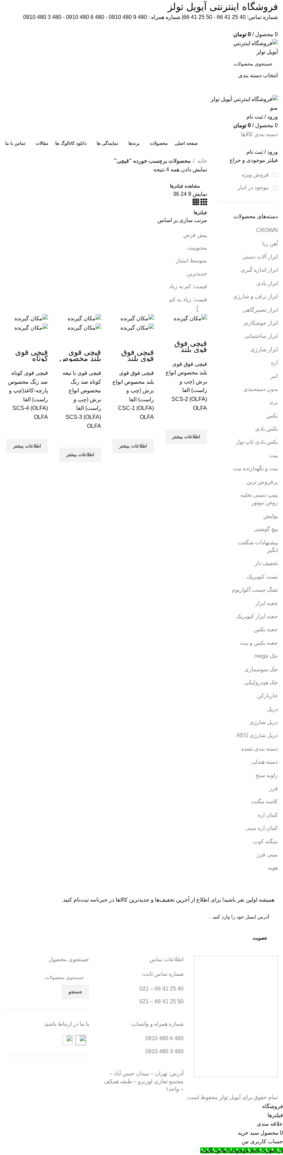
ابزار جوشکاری (261, 323)
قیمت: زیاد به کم (188, 299)
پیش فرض (195, 235)
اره (274, 362)
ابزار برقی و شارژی (255, 296)
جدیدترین (197, 274)
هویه (273, 868)
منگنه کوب (265, 841)
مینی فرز (267, 854)
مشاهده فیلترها (185, 185)
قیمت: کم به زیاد (188, 286)
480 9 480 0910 (128, 17)
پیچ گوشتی (266, 529)
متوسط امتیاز (191, 260)
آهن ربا (270, 244)
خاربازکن (267, 696)
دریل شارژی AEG (257, 735)
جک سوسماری (261, 669)
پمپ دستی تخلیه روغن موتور (259, 498)
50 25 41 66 (197, 17)
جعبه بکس (266, 629)
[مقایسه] (198, 331)
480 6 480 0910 (85, 17)
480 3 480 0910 (42, 17)
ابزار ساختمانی (261, 336)
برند (273, 402)
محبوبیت (197, 248)
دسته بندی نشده (259, 749)
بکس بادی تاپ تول (257, 442)
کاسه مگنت (264, 801)
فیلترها (200, 212)
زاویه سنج (266, 775)
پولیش (270, 516)
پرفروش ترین (262, 482)
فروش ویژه (256, 175)
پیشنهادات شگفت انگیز (258, 546)
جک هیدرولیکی (261, 682)
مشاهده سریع (198, 452)
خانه (201, 161)
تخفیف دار (266, 563)
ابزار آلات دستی (260, 257)
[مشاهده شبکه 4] (196, 203)
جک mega (266, 656)
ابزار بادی (267, 283)
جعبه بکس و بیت (259, 643)
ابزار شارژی (264, 349)
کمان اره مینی (261, 828)
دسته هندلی (264, 762)
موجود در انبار (253, 187)
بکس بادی (266, 429)
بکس (272, 416)
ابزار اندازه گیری (259, 270)
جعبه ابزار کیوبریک (257, 616)
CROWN (267, 230)
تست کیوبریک (262, 577)
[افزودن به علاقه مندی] (198, 421)
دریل (272, 709)
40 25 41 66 (231, 17)
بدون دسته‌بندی (260, 389)
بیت (273, 455)
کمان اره (268, 815)
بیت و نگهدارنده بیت (255, 468)
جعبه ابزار (266, 603)
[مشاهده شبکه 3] (203, 203)
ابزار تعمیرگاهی (260, 310)
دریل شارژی (264, 722)
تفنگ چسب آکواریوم (255, 590)
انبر (274, 376)
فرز (273, 788)
